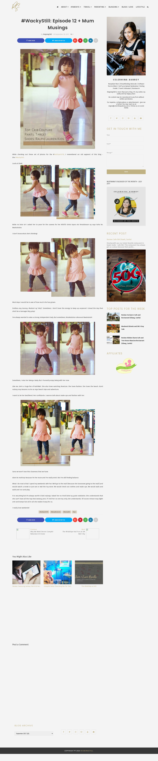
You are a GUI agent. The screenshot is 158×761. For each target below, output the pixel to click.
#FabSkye (75, 7)
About (64, 7)
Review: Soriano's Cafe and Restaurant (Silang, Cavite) (130, 316)
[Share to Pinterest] (96, 40)
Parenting (99, 7)
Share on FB (31, 40)
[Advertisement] (58, 612)
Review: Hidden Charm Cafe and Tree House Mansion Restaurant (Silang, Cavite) (132, 340)
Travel (87, 7)
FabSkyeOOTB (59, 154)
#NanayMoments (56, 512)
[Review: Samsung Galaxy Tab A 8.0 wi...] (26, 572)
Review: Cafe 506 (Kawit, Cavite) (119, 239)
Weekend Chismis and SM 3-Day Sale (132, 327)
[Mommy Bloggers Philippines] (126, 374)
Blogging (113, 7)
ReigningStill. (87, 751)
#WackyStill (19, 157)
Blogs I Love (127, 7)
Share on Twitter (59, 40)
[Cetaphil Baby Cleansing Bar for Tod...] (58, 572)
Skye (74, 512)
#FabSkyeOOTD (44, 512)
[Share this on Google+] (75, 40)
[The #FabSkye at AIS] (89, 572)
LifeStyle (140, 7)
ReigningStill (47, 34)
